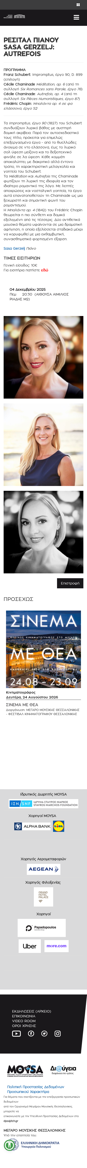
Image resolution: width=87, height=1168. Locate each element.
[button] (9, 1145)
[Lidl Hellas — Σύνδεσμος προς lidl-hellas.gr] (52, 824)
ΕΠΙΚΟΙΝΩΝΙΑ (23, 1016)
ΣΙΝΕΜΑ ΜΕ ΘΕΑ (22, 705)
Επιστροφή (70, 583)
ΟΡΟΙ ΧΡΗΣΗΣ (24, 1025)
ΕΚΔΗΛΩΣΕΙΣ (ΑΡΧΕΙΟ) (31, 1011)
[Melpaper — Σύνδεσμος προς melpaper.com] (73, 824)
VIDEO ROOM (24, 1021)
